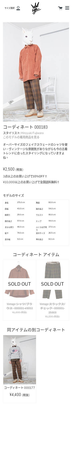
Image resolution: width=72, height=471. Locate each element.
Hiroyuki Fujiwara (32, 133)
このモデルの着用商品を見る (21, 137)
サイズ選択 (10, 8)
